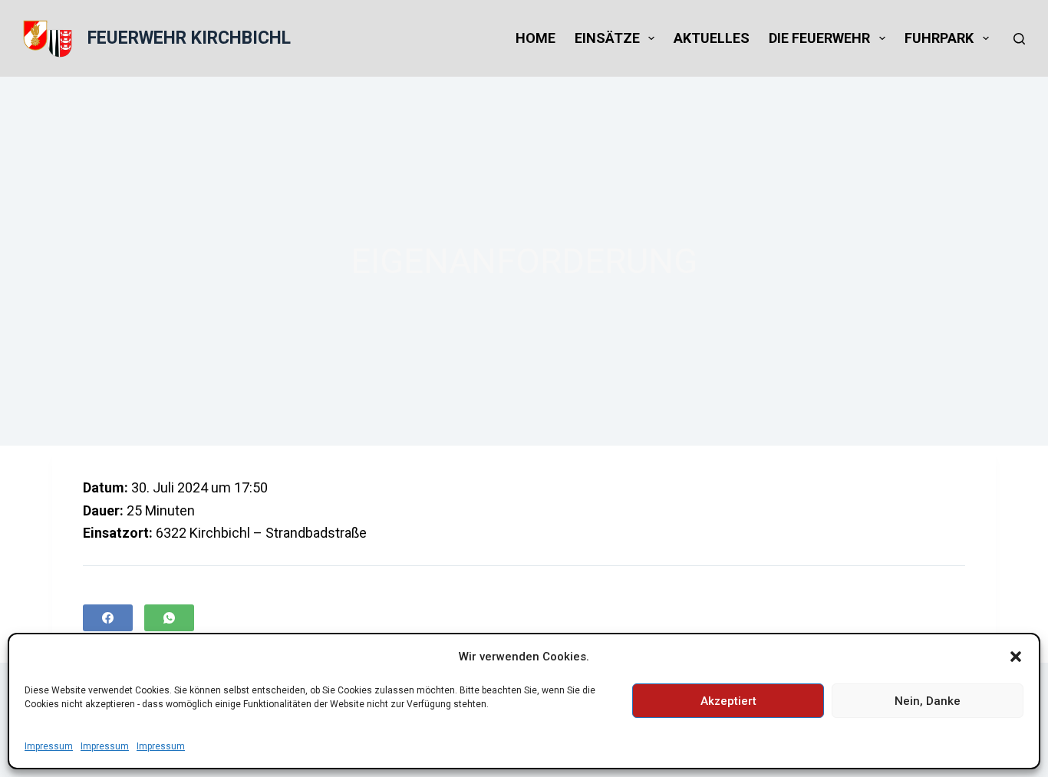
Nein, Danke (928, 701)
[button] (1015, 656)
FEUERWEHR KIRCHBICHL (189, 38)
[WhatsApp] (169, 617)
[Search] (1019, 38)
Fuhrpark (939, 38)
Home (535, 38)
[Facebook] (108, 617)
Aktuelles (712, 38)
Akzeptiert (728, 701)
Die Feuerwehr (819, 38)
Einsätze (607, 38)
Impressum (49, 746)
